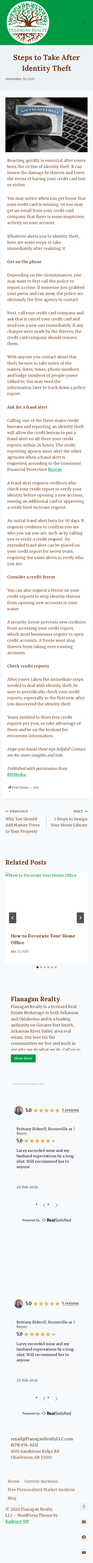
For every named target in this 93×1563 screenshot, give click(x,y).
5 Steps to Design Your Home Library (69, 819)
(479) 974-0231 (24, 1445)
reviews (70, 1110)
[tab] (37, 967)
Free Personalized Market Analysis (41, 1489)
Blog (12, 1498)
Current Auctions (41, 1481)
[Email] (84, 1522)
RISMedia (16, 774)
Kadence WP (17, 1521)
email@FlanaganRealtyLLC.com (42, 1438)
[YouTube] (84, 1552)
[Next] (80, 917)
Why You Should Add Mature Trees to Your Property (22, 822)
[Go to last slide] (12, 917)
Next (56, 1205)
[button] (53, 1140)
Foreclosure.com (34, 1084)
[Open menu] (83, 22)
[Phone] (84, 1506)
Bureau (55, 469)
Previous (44, 1205)
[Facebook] (84, 1537)
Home (14, 1481)
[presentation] (46, 899)
